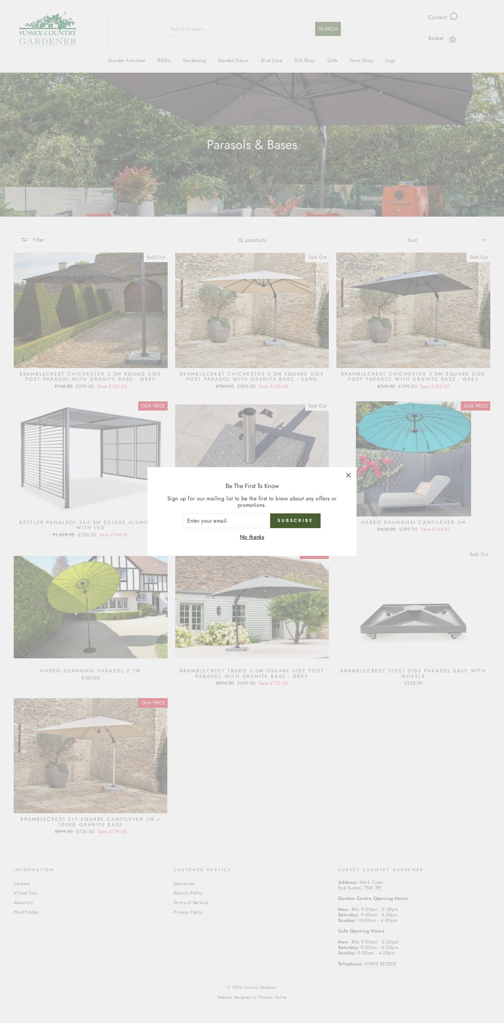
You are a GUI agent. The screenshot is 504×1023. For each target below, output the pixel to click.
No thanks (252, 536)
